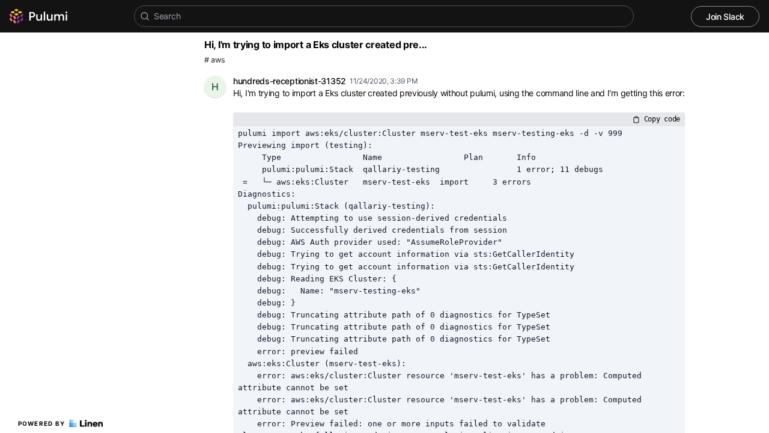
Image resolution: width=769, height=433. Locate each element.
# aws (214, 59)
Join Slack (725, 16)
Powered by (41, 423)
